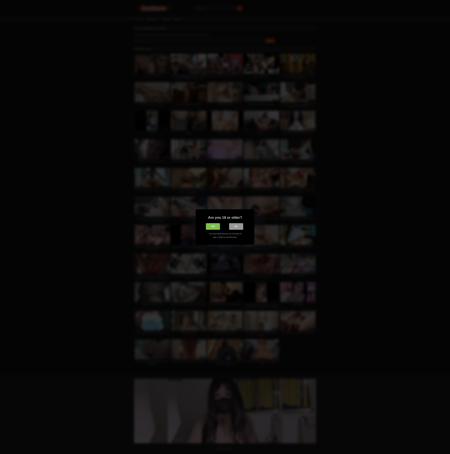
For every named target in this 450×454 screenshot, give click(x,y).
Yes (213, 226)
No (236, 226)
